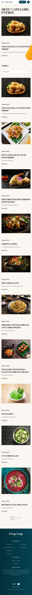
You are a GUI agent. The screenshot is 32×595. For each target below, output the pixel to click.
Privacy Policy (16, 560)
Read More (4, 55)
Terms (16, 563)
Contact (22, 2)
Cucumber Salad (9, 456)
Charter (23, 544)
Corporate (23, 547)
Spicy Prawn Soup (10, 283)
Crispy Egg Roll (9, 244)
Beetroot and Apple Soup (14, 505)
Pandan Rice (7, 414)
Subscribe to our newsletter (9, 549)
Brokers (8, 553)
